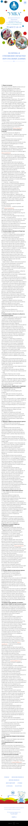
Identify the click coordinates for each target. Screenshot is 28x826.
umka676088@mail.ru (15, 660)
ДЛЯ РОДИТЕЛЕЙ (10, 783)
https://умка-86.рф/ (17, 128)
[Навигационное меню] (25, 2)
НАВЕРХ (13, 817)
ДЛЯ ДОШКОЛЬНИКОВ (18, 777)
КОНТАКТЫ (9, 786)
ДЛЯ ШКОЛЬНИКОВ (14, 780)
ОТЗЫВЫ (19, 783)
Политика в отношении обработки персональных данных (14, 807)
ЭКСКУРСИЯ (18, 786)
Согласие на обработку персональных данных (12, 809)
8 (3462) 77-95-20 (14, 27)
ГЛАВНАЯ (6, 777)
